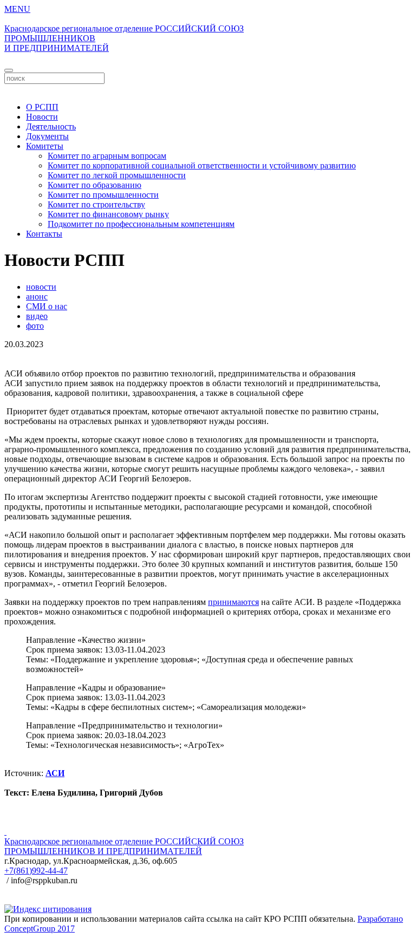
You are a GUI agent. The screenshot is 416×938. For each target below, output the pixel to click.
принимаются (233, 602)
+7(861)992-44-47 (36, 870)
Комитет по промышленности (103, 194)
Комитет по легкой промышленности (117, 175)
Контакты (44, 233)
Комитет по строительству (96, 204)
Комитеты (44, 146)
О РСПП (42, 107)
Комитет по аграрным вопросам (107, 155)
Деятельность (51, 126)
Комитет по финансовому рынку (108, 214)
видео (37, 316)
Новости (42, 116)
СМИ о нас (46, 306)
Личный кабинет (208, 88)
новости (41, 286)
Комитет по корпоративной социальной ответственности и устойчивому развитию (202, 165)
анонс (37, 296)
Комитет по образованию (94, 185)
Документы (47, 136)
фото (35, 325)
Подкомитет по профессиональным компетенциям (141, 224)
